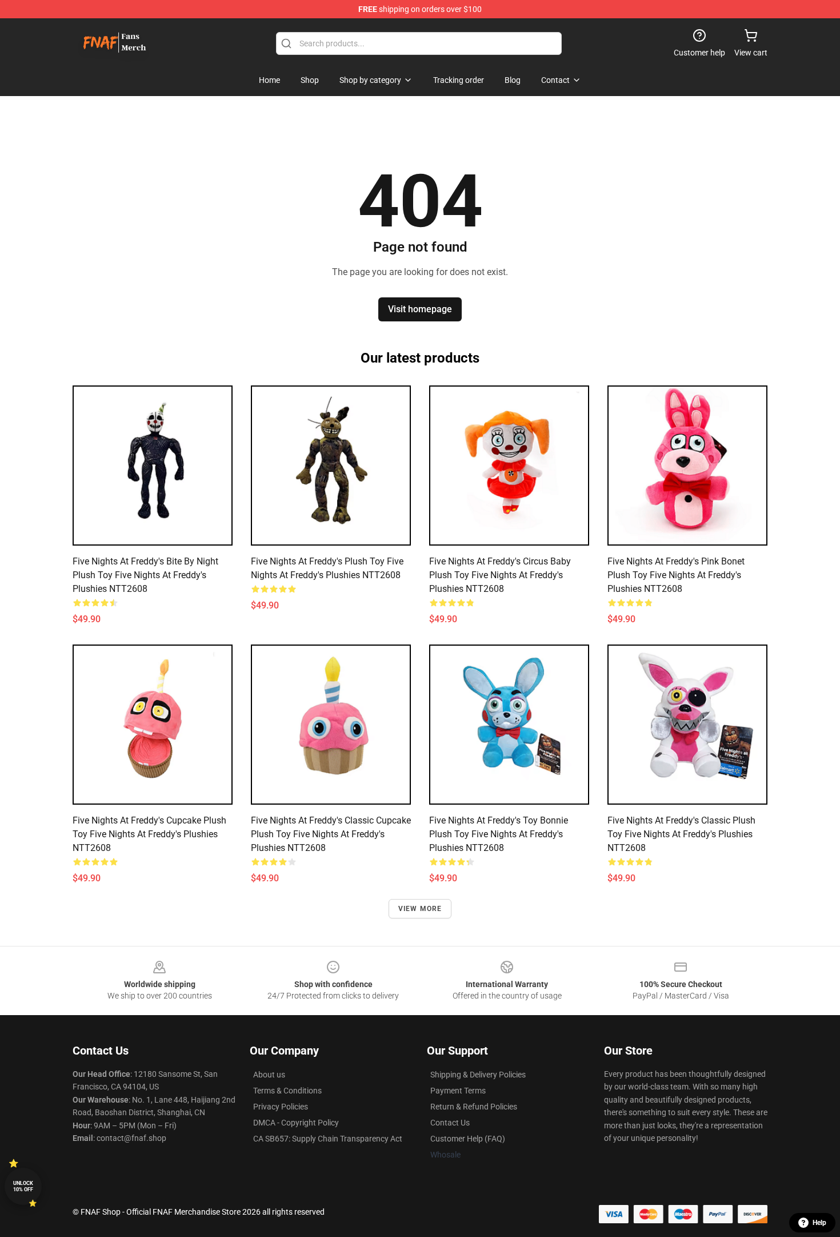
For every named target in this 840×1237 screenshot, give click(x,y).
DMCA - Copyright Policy (296, 1122)
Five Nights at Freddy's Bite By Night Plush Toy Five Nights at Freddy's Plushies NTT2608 (145, 575)
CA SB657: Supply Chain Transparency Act (327, 1138)
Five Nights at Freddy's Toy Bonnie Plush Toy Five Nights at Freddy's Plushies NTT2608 (498, 834)
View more (420, 909)
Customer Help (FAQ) (467, 1138)
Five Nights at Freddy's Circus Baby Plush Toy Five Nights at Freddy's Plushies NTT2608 (500, 575)
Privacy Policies (280, 1106)
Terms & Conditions (287, 1090)
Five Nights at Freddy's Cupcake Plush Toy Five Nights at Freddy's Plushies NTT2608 (149, 834)
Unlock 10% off (23, 1186)
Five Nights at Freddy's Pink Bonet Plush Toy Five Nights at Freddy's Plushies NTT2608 (676, 575)
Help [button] (819, 1223)
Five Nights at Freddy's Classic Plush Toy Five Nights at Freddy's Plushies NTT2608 (681, 834)
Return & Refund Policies (473, 1106)
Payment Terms (458, 1090)
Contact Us (450, 1122)
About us (269, 1074)
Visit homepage (420, 309)
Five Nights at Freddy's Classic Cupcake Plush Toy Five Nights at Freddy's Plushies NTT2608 (331, 834)
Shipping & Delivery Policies (478, 1074)
